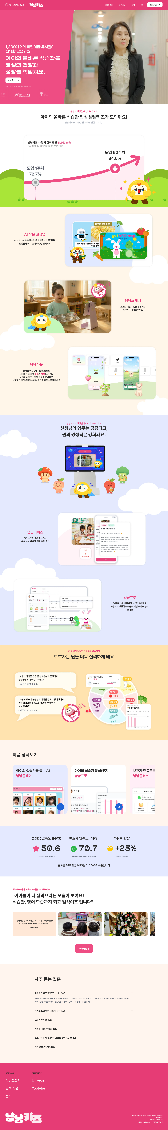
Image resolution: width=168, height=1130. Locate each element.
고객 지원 (122, 5)
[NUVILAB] (14, 4)
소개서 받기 (153, 5)
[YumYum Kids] (36, 5)
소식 (133, 5)
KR (142, 5)
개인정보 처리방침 (158, 1122)
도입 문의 (11, 80)
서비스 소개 (109, 5)
